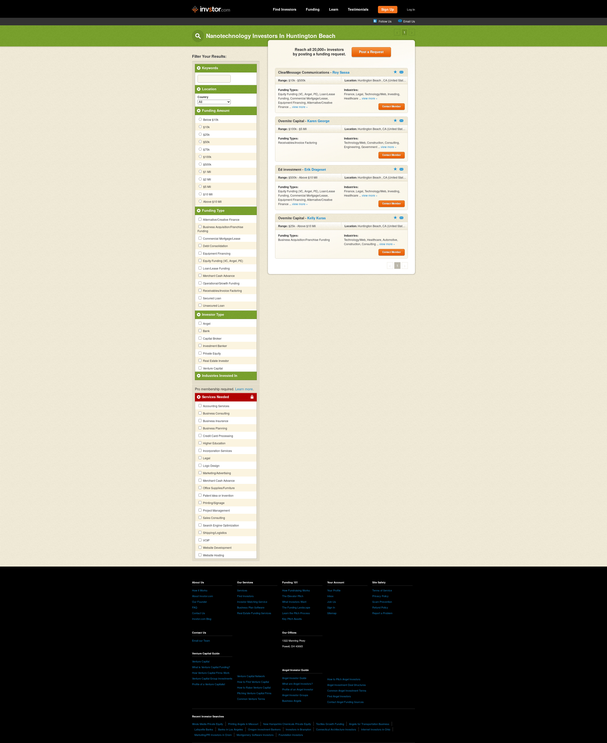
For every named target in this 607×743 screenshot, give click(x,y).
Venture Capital (212, 368)
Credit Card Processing (217, 436)
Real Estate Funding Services (254, 613)
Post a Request (371, 51)
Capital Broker (211, 338)
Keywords (210, 67)
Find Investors (284, 9)
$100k (206, 157)
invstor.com (211, 9)
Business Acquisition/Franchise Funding (220, 229)
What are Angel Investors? (297, 683)
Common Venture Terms (251, 699)
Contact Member (401, 72)
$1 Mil (206, 172)
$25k (206, 134)
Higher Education (213, 443)
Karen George (318, 120)
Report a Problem (382, 613)
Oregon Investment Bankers (264, 729)
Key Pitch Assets (292, 619)
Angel (206, 323)
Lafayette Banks (203, 729)
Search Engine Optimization (220, 525)
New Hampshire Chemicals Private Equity (287, 724)
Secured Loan (211, 298)
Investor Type (213, 314)
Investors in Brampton (298, 729)
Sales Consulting (213, 518)
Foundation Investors (291, 735)
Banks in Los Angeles (230, 729)
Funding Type (213, 210)
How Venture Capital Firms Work (211, 673)
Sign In (331, 607)
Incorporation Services (217, 451)
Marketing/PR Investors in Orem (213, 735)
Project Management (216, 510)
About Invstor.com (202, 596)
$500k (206, 164)
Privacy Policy (380, 596)
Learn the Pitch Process (296, 613)
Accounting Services (215, 406)
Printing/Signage (213, 503)
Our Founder (199, 601)
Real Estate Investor (215, 361)
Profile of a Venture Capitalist (208, 684)
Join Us (331, 601)
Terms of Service (382, 590)
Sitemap (331, 613)
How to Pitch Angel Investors (343, 679)
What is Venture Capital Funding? (211, 667)
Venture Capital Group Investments (212, 678)
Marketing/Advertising (216, 473)
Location (209, 88)
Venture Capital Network (251, 676)
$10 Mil (207, 194)
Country (203, 97)
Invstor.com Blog (201, 619)
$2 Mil (206, 179)
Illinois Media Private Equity (207, 724)
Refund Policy (380, 607)
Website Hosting (213, 555)
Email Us (409, 21)
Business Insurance (215, 421)
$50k (206, 142)
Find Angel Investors (339, 696)
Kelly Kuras (316, 218)
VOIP (206, 540)
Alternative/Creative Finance (220, 219)
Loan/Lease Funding (216, 268)
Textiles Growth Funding (330, 724)
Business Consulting (216, 413)
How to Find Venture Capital (253, 682)
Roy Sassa (340, 72)
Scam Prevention (382, 601)
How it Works (199, 590)
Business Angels (291, 700)
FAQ (194, 607)
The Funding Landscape (296, 607)
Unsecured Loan (213, 305)
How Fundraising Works (296, 590)
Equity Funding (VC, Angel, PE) (222, 261)
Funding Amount (216, 110)
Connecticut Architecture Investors (336, 729)
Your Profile (333, 590)
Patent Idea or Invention (218, 495)
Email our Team (201, 640)
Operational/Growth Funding (220, 283)
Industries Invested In (219, 375)
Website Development (216, 547)
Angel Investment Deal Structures (346, 685)
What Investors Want (294, 601)
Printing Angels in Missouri (243, 724)
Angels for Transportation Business (369, 724)
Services (242, 590)
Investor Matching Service (252, 601)
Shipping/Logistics (214, 533)
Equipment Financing (216, 253)
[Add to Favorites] (395, 72)
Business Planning (214, 428)
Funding (313, 9)
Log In (411, 9)
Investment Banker (214, 346)
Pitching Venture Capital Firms (254, 693)
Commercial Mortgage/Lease (221, 238)
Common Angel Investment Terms (346, 690)
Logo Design (211, 466)
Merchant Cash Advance (218, 276)
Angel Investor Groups (295, 695)
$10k (206, 127)
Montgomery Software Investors (255, 735)
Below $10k (210, 119)
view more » (300, 107)
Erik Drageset (315, 169)
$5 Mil (206, 187)
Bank (206, 331)
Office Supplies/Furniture (218, 488)
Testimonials (358, 9)
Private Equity (211, 353)
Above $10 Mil (212, 201)
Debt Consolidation (215, 246)
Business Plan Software (250, 607)
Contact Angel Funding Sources (345, 702)
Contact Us (198, 613)
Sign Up (387, 9)
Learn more (244, 389)
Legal (206, 458)
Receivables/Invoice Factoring (222, 290)
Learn (333, 9)
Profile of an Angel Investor (297, 689)
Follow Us (385, 21)
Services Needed (215, 396)
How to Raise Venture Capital (254, 687)
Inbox (330, 596)
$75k (206, 149)
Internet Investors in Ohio (375, 729)
